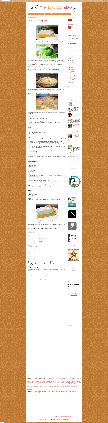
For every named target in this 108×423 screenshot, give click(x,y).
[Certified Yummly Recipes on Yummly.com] (74, 193)
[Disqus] (47, 258)
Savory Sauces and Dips (47, 381)
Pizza (32, 385)
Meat (55, 383)
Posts (70, 166)
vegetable (47, 385)
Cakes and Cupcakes (33, 383)
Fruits (52, 383)
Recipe (47, 378)
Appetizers (68, 381)
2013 (70, 58)
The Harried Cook (72, 35)
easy (64, 383)
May (71, 64)
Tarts (65, 386)
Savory (79, 382)
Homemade (72, 382)
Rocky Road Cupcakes (72, 79)
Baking (32, 240)
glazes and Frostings (70, 386)
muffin (44, 385)
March (71, 67)
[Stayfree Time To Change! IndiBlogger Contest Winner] (72, 206)
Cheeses (73, 381)
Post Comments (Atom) (49, 279)
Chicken (58, 382)
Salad (55, 386)
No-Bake (40, 386)
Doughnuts (62, 382)
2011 (70, 82)
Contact (62, 13)
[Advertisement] (72, 353)
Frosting (28, 386)
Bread (33, 380)
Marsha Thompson (38, 391)
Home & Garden (74, 326)
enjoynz (60, 419)
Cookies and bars (53, 380)
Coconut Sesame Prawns (76, 125)
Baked (73, 378)
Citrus (34, 240)
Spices (62, 383)
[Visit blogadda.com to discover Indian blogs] (63, 416)
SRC (40, 381)
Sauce (35, 385)
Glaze (31, 386)
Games (72, 326)
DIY (73, 385)
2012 (70, 60)
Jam (33, 386)
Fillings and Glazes (47, 383)
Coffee (60, 385)
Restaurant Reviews (54, 13)
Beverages (70, 385)
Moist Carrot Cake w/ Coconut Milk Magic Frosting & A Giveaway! (76, 104)
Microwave (36, 386)
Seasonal (54, 381)
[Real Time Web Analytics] (2, 422)
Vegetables (28, 381)
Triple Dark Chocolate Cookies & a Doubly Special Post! (76, 136)
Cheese (38, 383)
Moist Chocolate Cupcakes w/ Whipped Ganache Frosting (76, 115)
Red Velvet (52, 386)
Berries (78, 380)
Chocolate (58, 378)
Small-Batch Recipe (65, 385)
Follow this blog (74, 295)
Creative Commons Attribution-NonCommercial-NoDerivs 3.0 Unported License (62, 391)
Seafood (58, 386)
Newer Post (31, 275)
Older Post (63, 275)
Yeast (47, 380)
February (72, 69)
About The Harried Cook (38, 13)
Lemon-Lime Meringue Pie (73, 73)
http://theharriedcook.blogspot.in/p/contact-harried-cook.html (61, 394)
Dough (40, 240)
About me (60, 380)
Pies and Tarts (44, 240)
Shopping (70, 326)
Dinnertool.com (71, 333)
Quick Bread (33, 382)
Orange (44, 386)
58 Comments (45, 238)
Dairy (73, 383)
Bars (70, 383)
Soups (38, 385)
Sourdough (62, 386)
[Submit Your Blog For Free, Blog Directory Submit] (70, 325)
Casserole (51, 385)
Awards (68, 13)
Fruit (52, 378)
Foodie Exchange (78, 385)
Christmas (55, 385)
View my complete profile (72, 49)
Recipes (47, 13)
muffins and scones (40, 382)
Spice (41, 385)
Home (30, 13)
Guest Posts (67, 382)
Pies (49, 386)
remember (49, 43)
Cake (27, 383)
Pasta (46, 386)
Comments (71, 168)
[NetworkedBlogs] (74, 293)
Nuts (63, 378)
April (71, 65)
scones (68, 383)
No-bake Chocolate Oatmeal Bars (73, 76)
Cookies (28, 382)
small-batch (75, 386)
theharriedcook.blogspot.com (39, 392)
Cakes (74, 380)
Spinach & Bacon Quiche (76, 145)
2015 (70, 55)
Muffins (28, 380)
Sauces (58, 383)
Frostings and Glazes (40, 380)
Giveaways (28, 385)
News (68, 326)
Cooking (42, 383)
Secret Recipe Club (61, 381)
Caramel (54, 382)
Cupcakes (78, 381)
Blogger (68, 419)
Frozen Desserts (77, 383)
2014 (70, 57)
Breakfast (36, 378)
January (71, 71)
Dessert (37, 240)
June (71, 62)
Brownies (50, 382)
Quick (76, 382)
